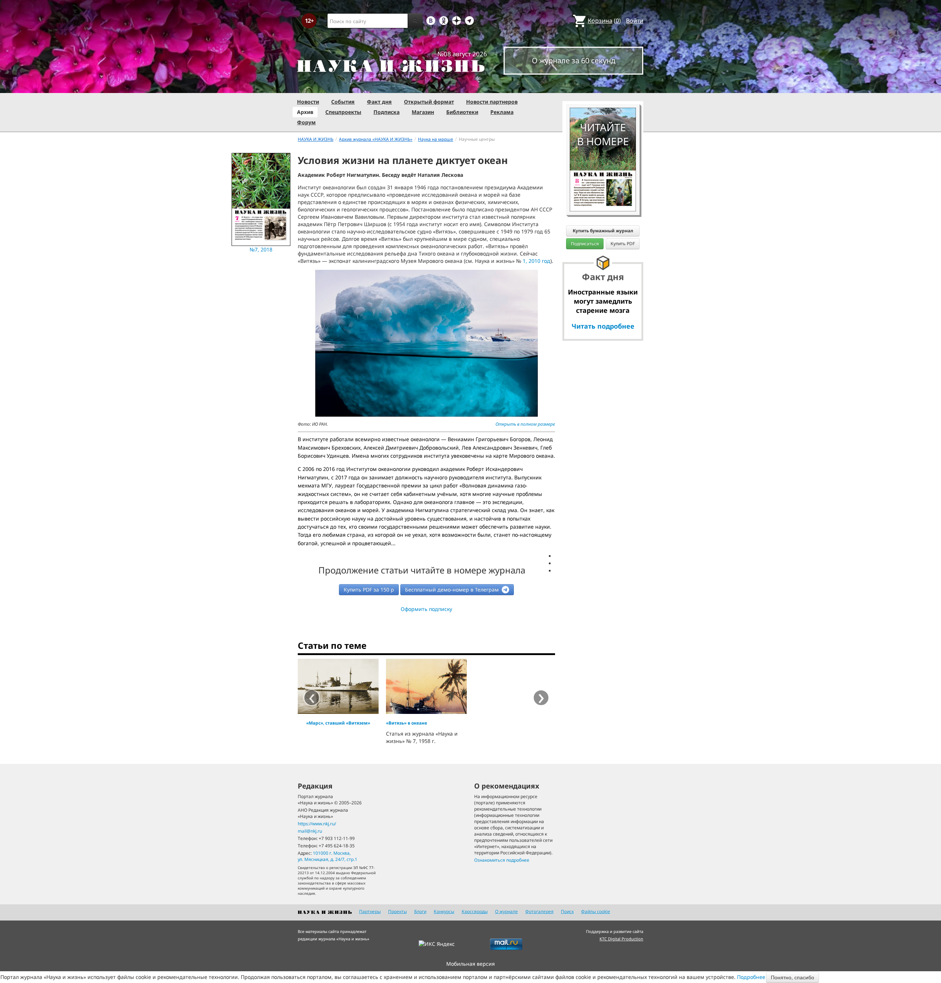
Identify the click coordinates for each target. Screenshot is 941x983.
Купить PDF (623, 243)
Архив (305, 111)
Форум (306, 122)
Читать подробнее (603, 326)
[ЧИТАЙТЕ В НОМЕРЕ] (603, 86)
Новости (308, 101)
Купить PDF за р (369, 589)
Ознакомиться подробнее (501, 860)
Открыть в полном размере (525, 424)
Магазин (423, 111)
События (343, 101)
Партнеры (370, 911)
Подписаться (585, 243)
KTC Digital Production (621, 938)
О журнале (506, 911)
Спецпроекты (343, 111)
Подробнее (751, 976)
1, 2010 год (536, 260)
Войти (634, 21)
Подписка (386, 111)
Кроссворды (475, 911)
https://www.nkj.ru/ (317, 824)
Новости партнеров (492, 101)
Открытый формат (429, 101)
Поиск (567, 911)
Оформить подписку (426, 608)
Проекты (397, 911)
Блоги (420, 911)
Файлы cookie (595, 911)
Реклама (502, 111)
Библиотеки (462, 111)
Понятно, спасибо (792, 977)
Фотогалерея (539, 911)
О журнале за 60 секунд (573, 60)
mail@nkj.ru (310, 831)
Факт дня (379, 101)
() (604, 21)
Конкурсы (444, 911)
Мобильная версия (470, 963)
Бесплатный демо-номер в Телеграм (452, 589)
